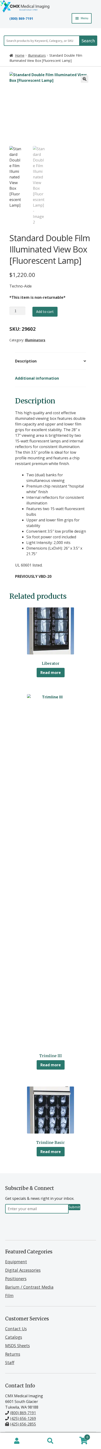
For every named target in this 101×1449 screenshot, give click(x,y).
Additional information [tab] (37, 378)
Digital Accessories (23, 1270)
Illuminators (37, 55)
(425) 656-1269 (23, 1418)
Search (88, 40)
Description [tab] (26, 361)
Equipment (16, 1261)
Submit (74, 1207)
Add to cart (45, 311)
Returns (12, 1354)
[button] (84, 79)
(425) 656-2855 (23, 1424)
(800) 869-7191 (21, 18)
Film (9, 1295)
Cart (77, 1436)
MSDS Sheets (17, 1345)
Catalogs (13, 1337)
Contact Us (16, 1328)
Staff (9, 1362)
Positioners (16, 1278)
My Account (17, 1441)
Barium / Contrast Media (29, 1287)
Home (19, 55)
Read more (50, 672)
